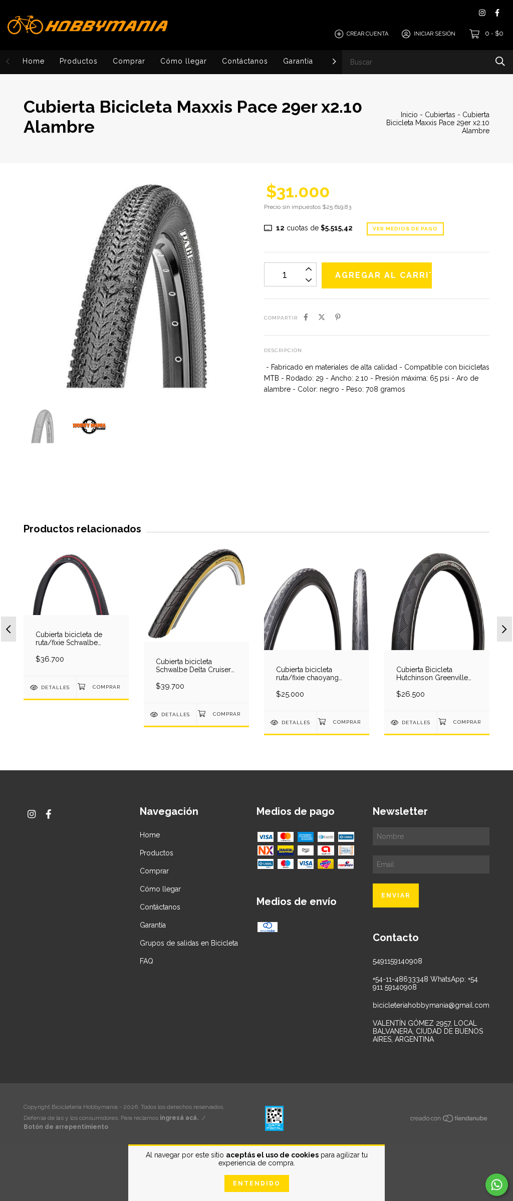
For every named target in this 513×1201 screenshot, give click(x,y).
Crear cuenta (367, 34)
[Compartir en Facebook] (306, 317)
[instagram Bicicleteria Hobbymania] (482, 13)
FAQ (146, 961)
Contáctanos (245, 61)
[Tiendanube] (449, 1120)
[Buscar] (500, 61)
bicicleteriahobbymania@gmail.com (431, 1005)
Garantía (298, 61)
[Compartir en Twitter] (321, 317)
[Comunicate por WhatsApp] (496, 1184)
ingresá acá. (179, 1117)
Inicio (409, 115)
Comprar (129, 61)
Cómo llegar (183, 61)
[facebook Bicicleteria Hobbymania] (497, 13)
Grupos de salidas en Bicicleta (189, 943)
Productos (79, 61)
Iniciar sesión (434, 34)
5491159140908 (397, 961)
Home (34, 61)
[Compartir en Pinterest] (338, 317)
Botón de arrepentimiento (66, 1126)
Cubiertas (440, 115)
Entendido (257, 1183)
